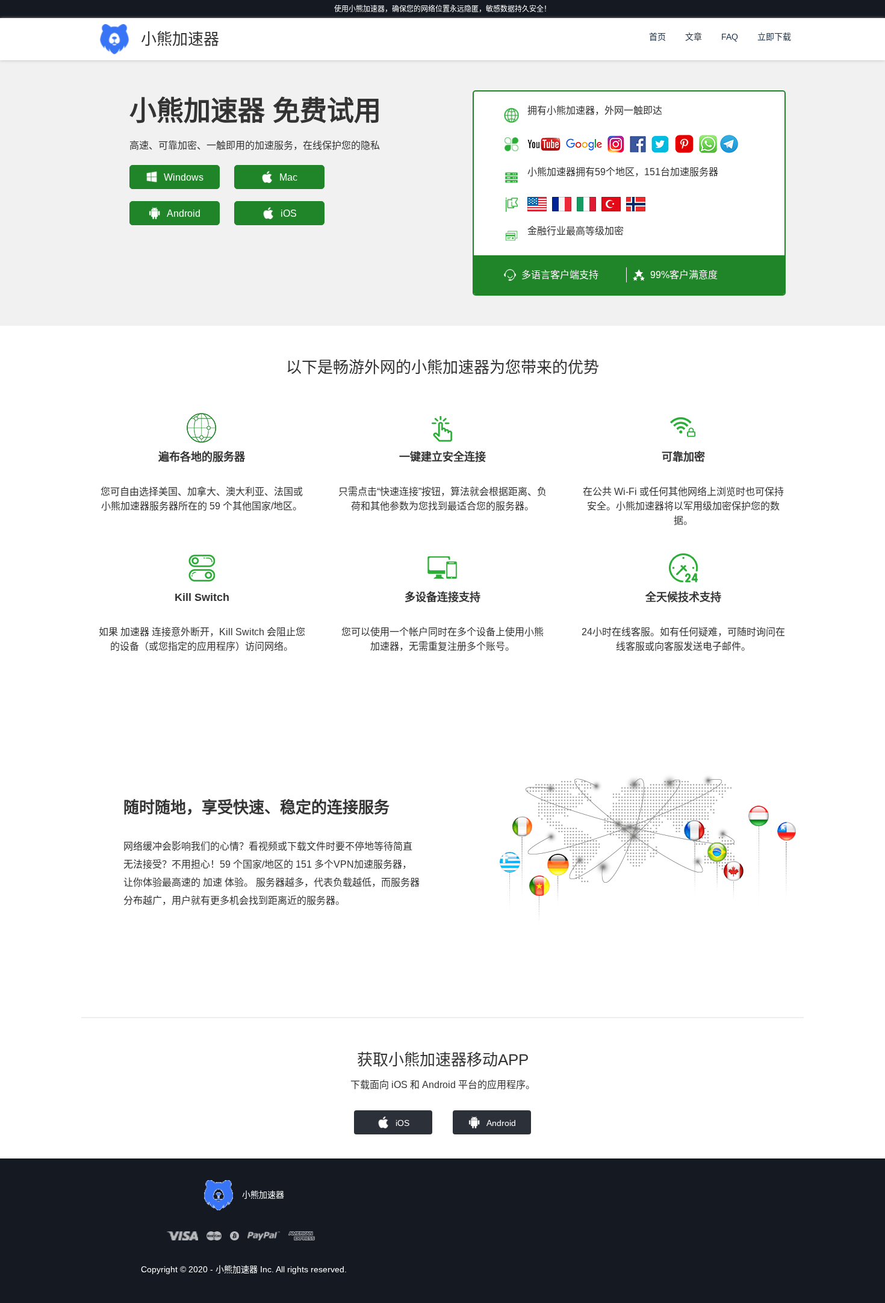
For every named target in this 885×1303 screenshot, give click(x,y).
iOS (289, 213)
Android (183, 213)
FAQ (729, 37)
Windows (183, 177)
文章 (693, 37)
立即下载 (774, 37)
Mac (288, 177)
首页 (657, 37)
